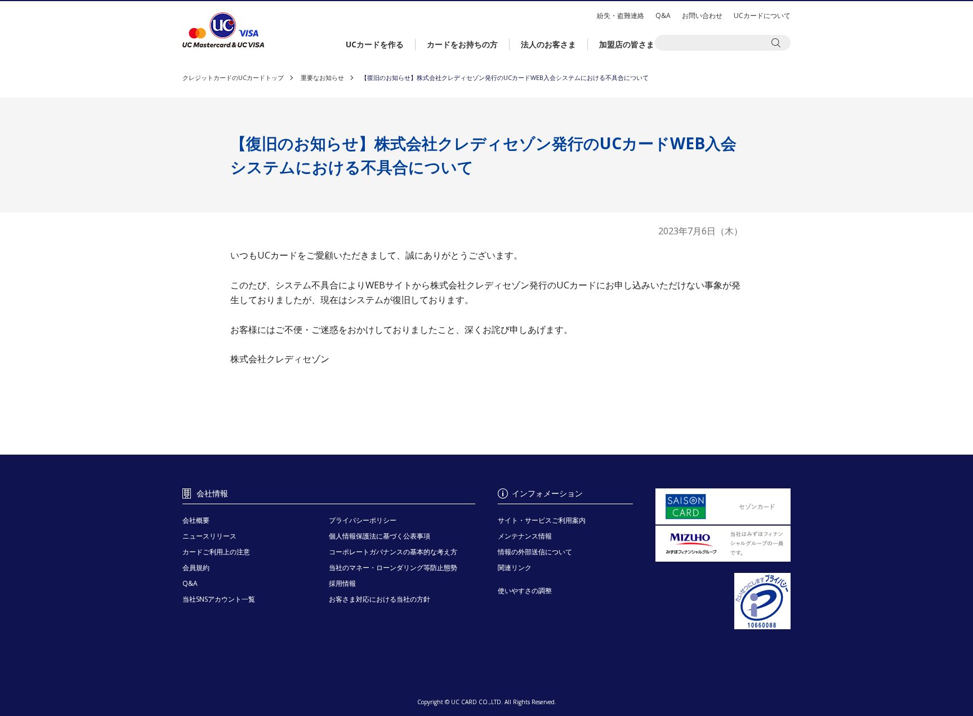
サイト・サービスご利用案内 (542, 520)
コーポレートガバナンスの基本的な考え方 (393, 552)
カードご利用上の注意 (216, 552)
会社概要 (195, 520)
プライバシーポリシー (362, 520)
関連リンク (515, 567)
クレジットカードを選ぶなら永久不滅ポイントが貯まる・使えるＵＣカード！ (223, 30)
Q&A (663, 15)
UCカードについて (762, 15)
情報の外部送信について (535, 552)
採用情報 (342, 583)
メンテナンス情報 (525, 536)
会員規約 (195, 567)
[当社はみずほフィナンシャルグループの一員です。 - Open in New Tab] (723, 544)
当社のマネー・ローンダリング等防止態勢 (393, 567)
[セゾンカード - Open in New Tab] (723, 506)
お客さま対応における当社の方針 (379, 599)
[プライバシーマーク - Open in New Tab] (723, 601)
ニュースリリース (209, 536)
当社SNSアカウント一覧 (218, 599)
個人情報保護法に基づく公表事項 (379, 536)
